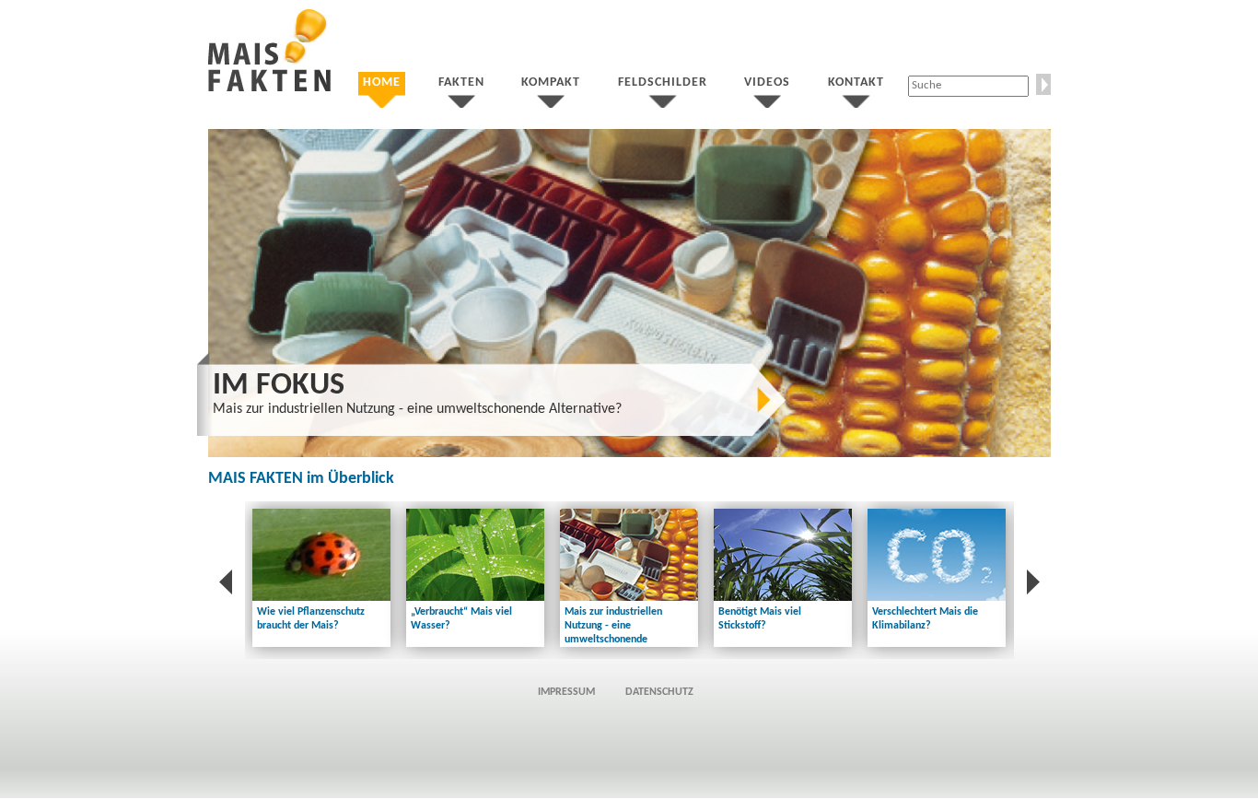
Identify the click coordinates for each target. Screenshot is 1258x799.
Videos (767, 82)
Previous (189, 288)
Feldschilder (662, 82)
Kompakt (550, 82)
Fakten (461, 82)
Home (382, 82)
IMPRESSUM (566, 692)
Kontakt (856, 82)
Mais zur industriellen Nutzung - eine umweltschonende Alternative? (417, 409)
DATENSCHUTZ (659, 692)
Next (1070, 288)
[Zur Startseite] (269, 88)
